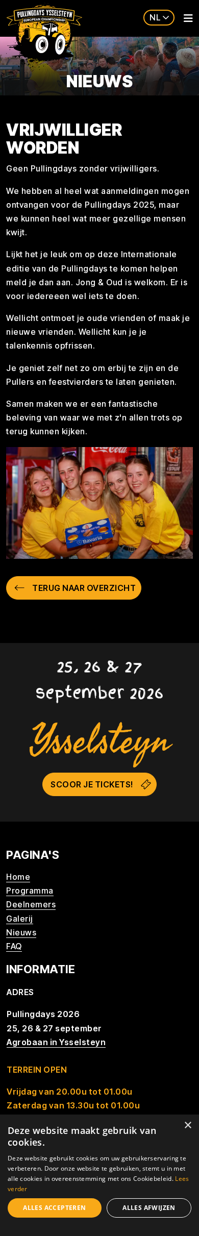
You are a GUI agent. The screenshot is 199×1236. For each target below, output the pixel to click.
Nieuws (21, 932)
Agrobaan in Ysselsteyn (56, 1042)
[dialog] (99, 1175)
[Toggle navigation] (185, 18)
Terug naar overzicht (84, 588)
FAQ (14, 946)
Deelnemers (31, 904)
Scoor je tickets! (92, 784)
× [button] (187, 1125)
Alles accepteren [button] (54, 1207)
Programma (30, 890)
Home (18, 877)
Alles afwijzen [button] (149, 1207)
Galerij (19, 918)
